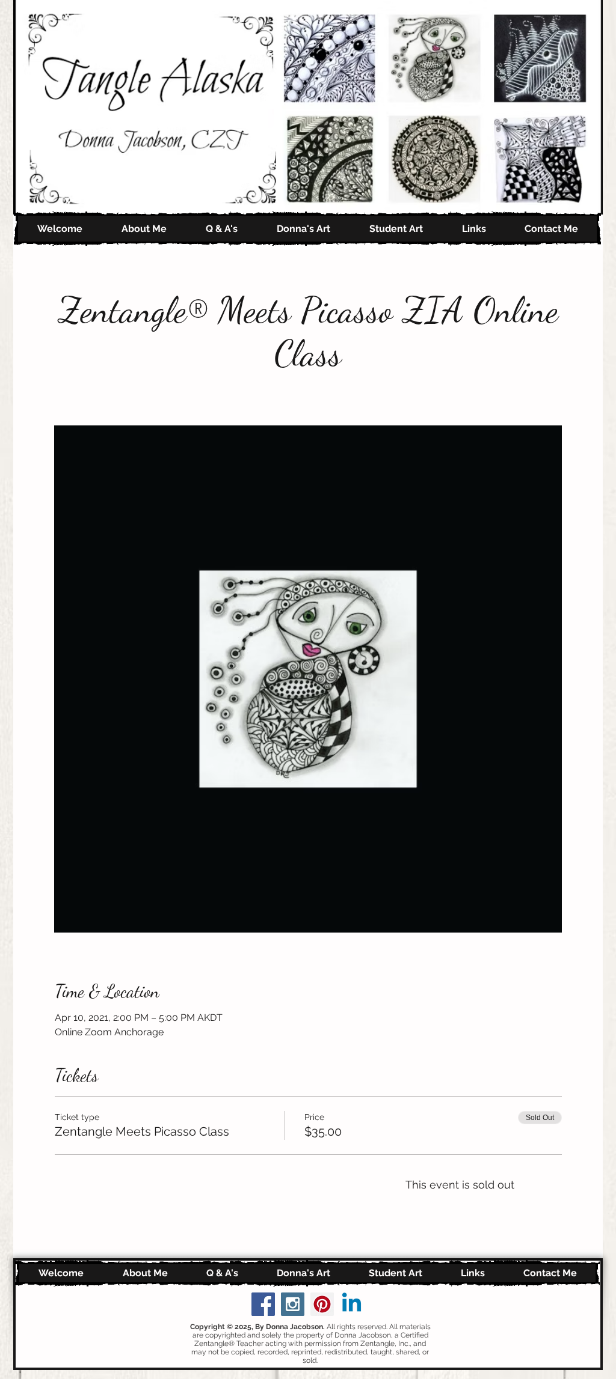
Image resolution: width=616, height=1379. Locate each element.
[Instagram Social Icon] (292, 1304)
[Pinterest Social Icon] (322, 1304)
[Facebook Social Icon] (263, 1304)
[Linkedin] (351, 1304)
